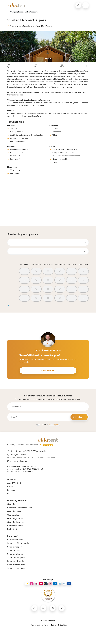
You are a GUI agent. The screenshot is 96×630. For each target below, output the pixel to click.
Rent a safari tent (15, 539)
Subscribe (77, 417)
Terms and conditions (40, 625)
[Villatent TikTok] (62, 608)
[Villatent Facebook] (34, 608)
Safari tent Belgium (16, 557)
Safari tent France (15, 554)
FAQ (9, 493)
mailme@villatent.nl (18, 461)
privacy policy (54, 424)
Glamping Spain (14, 511)
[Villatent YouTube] (52, 608)
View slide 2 (48, 58)
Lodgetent (12, 529)
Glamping (11, 504)
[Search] (78, 5)
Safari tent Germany (16, 568)
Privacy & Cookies (59, 625)
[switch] (38, 425)
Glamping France (15, 518)
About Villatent (48, 370)
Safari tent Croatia (15, 561)
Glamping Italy (13, 515)
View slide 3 (50, 58)
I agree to (50, 424)
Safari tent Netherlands (18, 543)
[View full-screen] (93, 34)
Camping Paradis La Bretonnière (24, 12)
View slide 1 (46, 58)
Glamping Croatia (15, 525)
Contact (11, 486)
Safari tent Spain (14, 546)
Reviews (11, 490)
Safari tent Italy (14, 550)
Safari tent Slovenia (16, 564)
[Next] (92, 46)
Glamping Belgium (15, 522)
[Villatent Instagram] (43, 608)
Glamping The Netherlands (19, 507)
